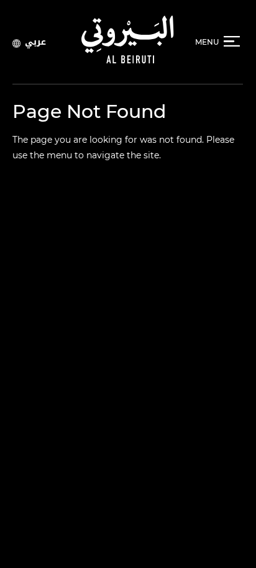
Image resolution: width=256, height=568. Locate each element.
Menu (207, 42)
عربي (35, 42)
